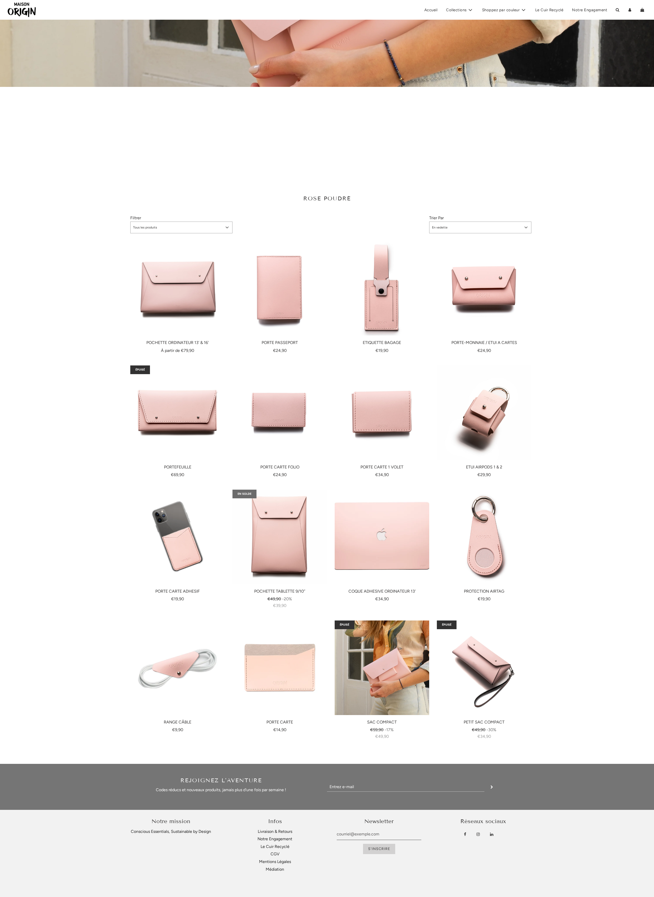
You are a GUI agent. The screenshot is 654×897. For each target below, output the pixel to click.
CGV (275, 854)
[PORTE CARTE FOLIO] (279, 412)
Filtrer (135, 217)
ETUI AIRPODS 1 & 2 (484, 467)
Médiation (275, 869)
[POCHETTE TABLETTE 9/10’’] (279, 537)
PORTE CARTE (279, 722)
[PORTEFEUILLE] (177, 412)
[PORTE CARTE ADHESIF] (177, 537)
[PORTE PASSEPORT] (279, 288)
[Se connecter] (630, 10)
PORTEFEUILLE (177, 467)
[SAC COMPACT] (382, 667)
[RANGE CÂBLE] (177, 667)
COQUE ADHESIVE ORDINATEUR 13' (382, 591)
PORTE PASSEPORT (280, 342)
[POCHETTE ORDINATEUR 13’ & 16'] (177, 288)
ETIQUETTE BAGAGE (382, 342)
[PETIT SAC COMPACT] (484, 667)
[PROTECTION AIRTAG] (484, 537)
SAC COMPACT (382, 722)
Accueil (431, 10)
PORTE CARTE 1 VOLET (381, 467)
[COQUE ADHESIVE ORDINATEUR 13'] (382, 537)
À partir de (177, 350)
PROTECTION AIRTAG (484, 591)
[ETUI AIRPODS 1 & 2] (484, 412)
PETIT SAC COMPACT (484, 722)
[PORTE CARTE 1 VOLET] (382, 412)
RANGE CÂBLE (177, 722)
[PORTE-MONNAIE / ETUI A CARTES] (484, 288)
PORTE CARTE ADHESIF (177, 591)
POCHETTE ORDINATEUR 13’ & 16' (177, 342)
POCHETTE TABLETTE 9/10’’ (279, 591)
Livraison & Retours (275, 831)
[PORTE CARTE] (279, 667)
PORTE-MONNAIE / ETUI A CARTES (484, 342)
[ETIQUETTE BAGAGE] (382, 288)
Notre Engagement (589, 10)
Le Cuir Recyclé (549, 10)
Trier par (436, 217)
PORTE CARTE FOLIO (279, 467)
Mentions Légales (275, 861)
